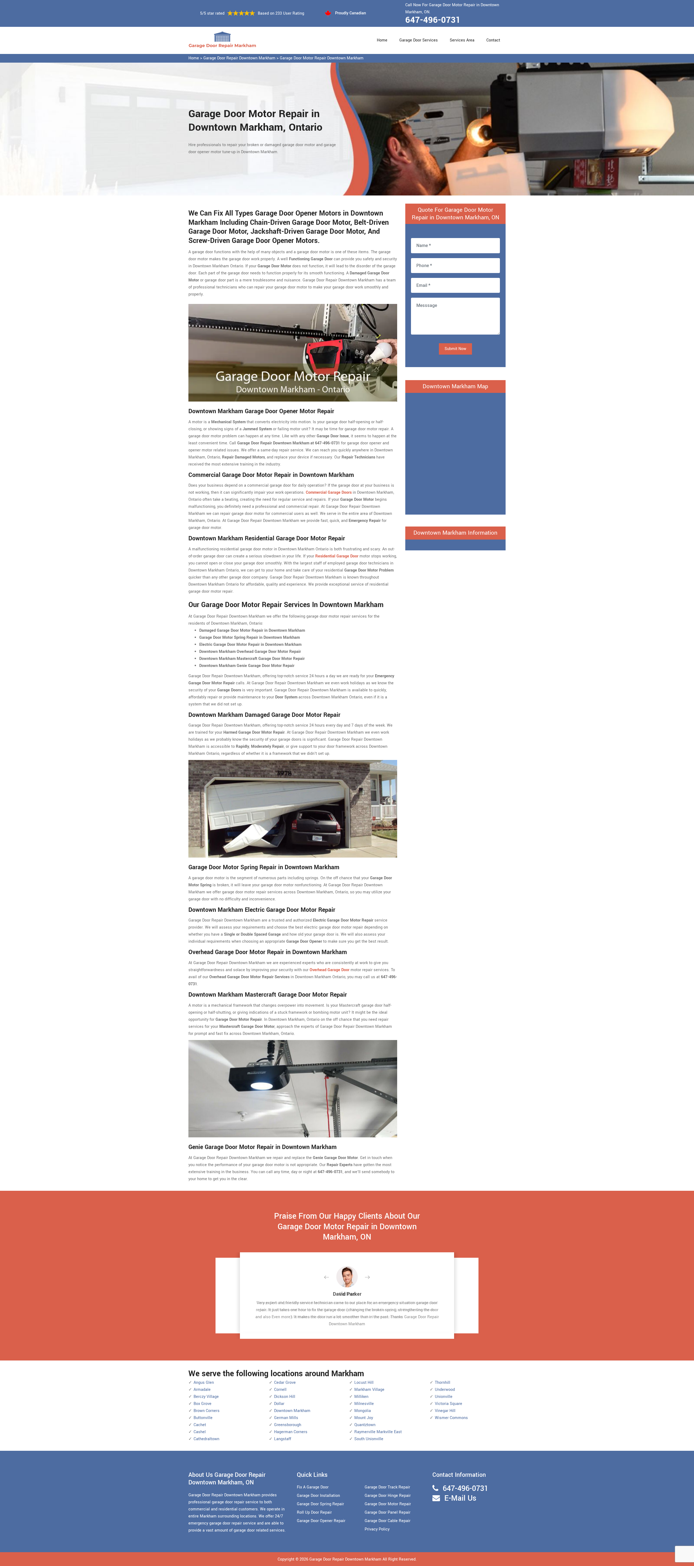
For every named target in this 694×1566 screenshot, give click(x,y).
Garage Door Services (418, 40)
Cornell (280, 1389)
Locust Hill (364, 1382)
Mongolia (362, 1411)
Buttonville (203, 1418)
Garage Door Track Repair (387, 1487)
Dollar (279, 1404)
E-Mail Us (460, 1498)
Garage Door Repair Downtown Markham (239, 58)
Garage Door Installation (318, 1495)
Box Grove (202, 1404)
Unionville (443, 1397)
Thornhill (442, 1382)
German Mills (286, 1418)
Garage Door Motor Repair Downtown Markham (322, 58)
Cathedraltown (206, 1439)
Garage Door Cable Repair (387, 1521)
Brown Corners (207, 1411)
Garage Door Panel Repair (387, 1512)
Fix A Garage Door (313, 1487)
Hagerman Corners (290, 1432)
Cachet (200, 1425)
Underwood (445, 1389)
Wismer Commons (451, 1418)
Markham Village (369, 1389)
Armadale (202, 1389)
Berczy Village (206, 1397)
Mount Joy (363, 1418)
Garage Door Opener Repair (321, 1521)
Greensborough (287, 1425)
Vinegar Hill (445, 1411)
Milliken (361, 1397)
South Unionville (368, 1439)
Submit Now (455, 349)
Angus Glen (204, 1382)
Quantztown (364, 1425)
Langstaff (282, 1439)
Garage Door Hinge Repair (388, 1495)
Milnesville (364, 1404)
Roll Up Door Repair (314, 1512)
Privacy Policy (377, 1529)
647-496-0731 (433, 20)
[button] (331, 1277)
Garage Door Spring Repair (320, 1504)
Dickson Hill (284, 1397)
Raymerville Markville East (378, 1432)
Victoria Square (448, 1404)
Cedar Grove (285, 1382)
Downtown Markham (292, 1411)
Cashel (200, 1432)
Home (382, 40)
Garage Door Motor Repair (388, 1504)
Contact (493, 40)
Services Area (462, 40)
